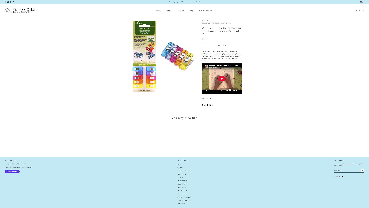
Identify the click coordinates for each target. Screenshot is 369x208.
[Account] (360, 11)
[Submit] (362, 170)
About (179, 164)
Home (203, 21)
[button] (213, 105)
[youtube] (13, 2)
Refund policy (181, 184)
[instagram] (8, 2)
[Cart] (363, 11)
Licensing (180, 177)
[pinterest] (11, 2)
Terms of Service (182, 181)
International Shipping (184, 171)
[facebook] (5, 2)
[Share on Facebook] (202, 105)
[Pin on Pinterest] (207, 105)
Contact (179, 167)
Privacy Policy (182, 174)
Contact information (184, 197)
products (209, 21)
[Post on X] (205, 105)
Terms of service (182, 190)
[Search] (356, 11)
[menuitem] (158, 10)
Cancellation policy (184, 200)
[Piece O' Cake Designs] (20, 10)
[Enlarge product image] (163, 56)
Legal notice (181, 203)
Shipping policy (182, 194)
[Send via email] (210, 105)
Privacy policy (182, 187)
